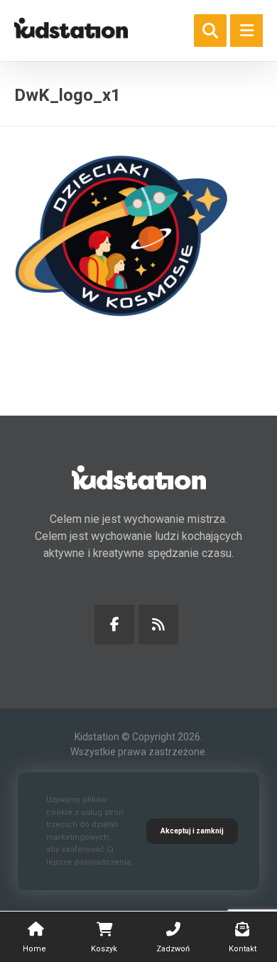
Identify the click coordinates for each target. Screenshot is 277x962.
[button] (246, 30)
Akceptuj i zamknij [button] (192, 831)
